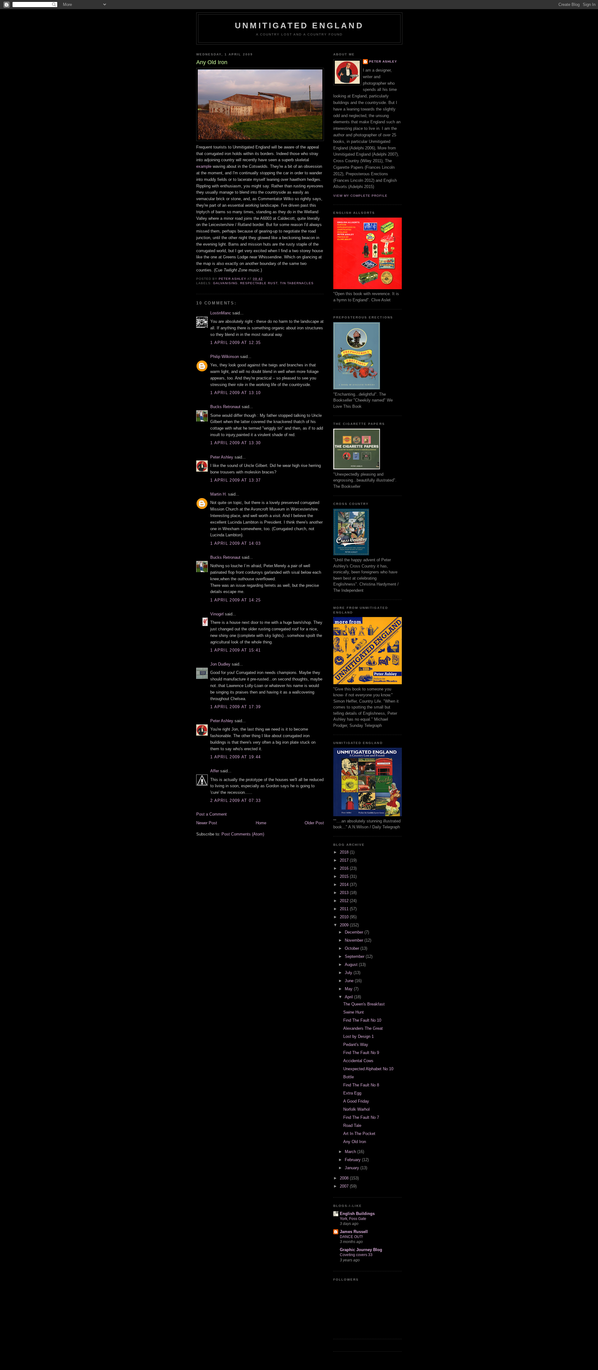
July (349, 972)
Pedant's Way (355, 1044)
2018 (345, 852)
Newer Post (206, 823)
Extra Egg (352, 1093)
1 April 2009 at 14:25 (235, 600)
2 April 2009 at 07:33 (235, 800)
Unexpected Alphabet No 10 (368, 1068)
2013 (345, 892)
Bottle (348, 1077)
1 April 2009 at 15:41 (235, 650)
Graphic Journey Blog (361, 1249)
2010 (345, 917)
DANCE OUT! (351, 1237)
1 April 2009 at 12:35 (235, 342)
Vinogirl (217, 614)
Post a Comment (211, 814)
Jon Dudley (220, 664)
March (351, 1151)
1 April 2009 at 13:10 (235, 392)
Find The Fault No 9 (361, 1052)
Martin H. (218, 494)
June (350, 980)
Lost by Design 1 (358, 1036)
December (354, 932)
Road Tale (352, 1125)
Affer (214, 771)
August (352, 964)
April (349, 997)
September (355, 956)
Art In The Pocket (359, 1133)
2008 (345, 1178)
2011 (345, 908)
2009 (345, 925)
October (352, 948)
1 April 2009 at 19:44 (235, 757)
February (353, 1159)
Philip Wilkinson (224, 356)
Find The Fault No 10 (362, 1020)
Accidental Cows (358, 1060)
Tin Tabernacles (297, 283)
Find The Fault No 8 (361, 1085)
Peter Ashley (221, 457)
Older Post (314, 823)
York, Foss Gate (353, 1219)
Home (261, 823)
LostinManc (220, 313)
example (203, 166)
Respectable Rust (258, 283)
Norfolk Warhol (356, 1109)
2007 (345, 1186)
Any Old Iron (354, 1141)
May (349, 988)
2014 (345, 884)
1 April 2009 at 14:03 (235, 543)
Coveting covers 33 (356, 1255)
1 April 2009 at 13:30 (235, 442)
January (352, 1167)
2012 (345, 900)
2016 (345, 868)
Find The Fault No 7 (361, 1117)
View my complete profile (360, 195)
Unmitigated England (299, 25)
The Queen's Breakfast (364, 1004)
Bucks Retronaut (225, 406)
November (354, 940)
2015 (345, 876)
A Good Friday (356, 1101)
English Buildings (357, 1213)
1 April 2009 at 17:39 (235, 706)
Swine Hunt (353, 1012)
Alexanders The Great (363, 1028)
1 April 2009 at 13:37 (235, 480)
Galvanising (225, 283)
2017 (345, 860)
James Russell (354, 1231)
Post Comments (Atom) (242, 834)
